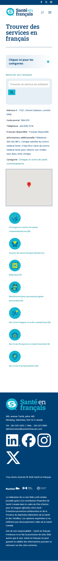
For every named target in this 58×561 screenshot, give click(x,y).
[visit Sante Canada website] (27, 492)
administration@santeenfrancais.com (24, 429)
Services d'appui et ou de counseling (28, 322)
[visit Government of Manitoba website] (13, 493)
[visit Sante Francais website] (41, 487)
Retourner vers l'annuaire (19, 74)
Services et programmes (21, 365)
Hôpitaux (14, 274)
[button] (29, 185)
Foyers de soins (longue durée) (24, 253)
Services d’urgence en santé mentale (28, 344)
